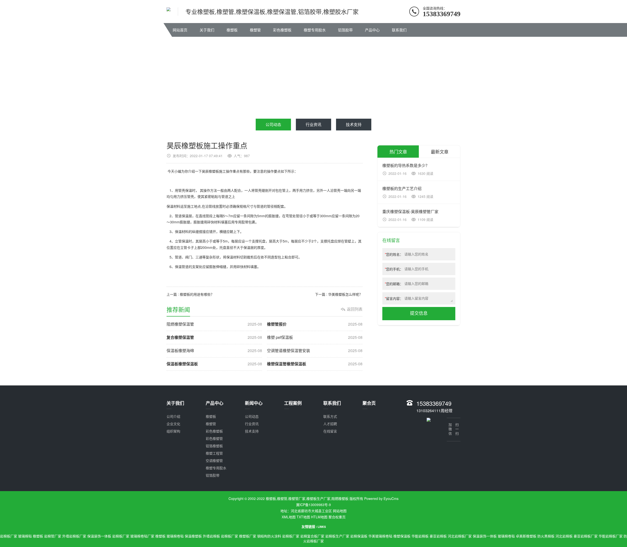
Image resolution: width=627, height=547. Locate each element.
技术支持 (354, 124)
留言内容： (394, 298)
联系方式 (330, 416)
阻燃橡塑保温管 (214, 324)
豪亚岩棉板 (438, 536)
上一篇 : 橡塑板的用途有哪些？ (198, 294)
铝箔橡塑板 (214, 445)
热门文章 (398, 151)
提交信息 (419, 313)
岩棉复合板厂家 (312, 536)
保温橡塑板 (193, 536)
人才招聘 (330, 423)
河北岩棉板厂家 (460, 536)
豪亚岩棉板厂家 (586, 536)
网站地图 (340, 510)
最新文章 (439, 151)
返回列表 (354, 309)
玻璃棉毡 (25, 536)
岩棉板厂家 (8, 536)
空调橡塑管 (214, 460)
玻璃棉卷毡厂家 (142, 536)
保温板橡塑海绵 (214, 350)
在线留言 (330, 431)
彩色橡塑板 (282, 29)
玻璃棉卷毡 (175, 536)
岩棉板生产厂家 (337, 536)
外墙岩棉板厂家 (74, 536)
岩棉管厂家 (52, 536)
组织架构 (173, 431)
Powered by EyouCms (380, 498)
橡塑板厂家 (247, 536)
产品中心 (372, 29)
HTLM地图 (319, 516)
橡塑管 (255, 29)
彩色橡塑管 (214, 438)
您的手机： (394, 269)
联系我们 (399, 29)
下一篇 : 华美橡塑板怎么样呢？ (338, 294)
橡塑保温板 (401, 536)
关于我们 (207, 29)
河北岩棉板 (564, 536)
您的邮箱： (394, 283)
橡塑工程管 (214, 453)
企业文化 (173, 423)
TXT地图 (303, 516)
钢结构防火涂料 (269, 536)
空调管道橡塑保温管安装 (314, 350)
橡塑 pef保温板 (314, 337)
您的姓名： (394, 254)
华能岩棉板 (420, 536)
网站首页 (180, 29)
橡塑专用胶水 (315, 29)
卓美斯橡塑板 (526, 536)
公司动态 (273, 124)
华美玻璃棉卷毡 (380, 536)
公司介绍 (173, 416)
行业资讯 (313, 124)
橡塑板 (232, 29)
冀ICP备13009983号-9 (313, 504)
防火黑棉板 (546, 536)
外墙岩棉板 (211, 536)
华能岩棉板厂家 (611, 536)
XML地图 (289, 516)
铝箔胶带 (345, 29)
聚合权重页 (337, 516)
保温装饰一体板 (99, 536)
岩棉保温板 (358, 536)
